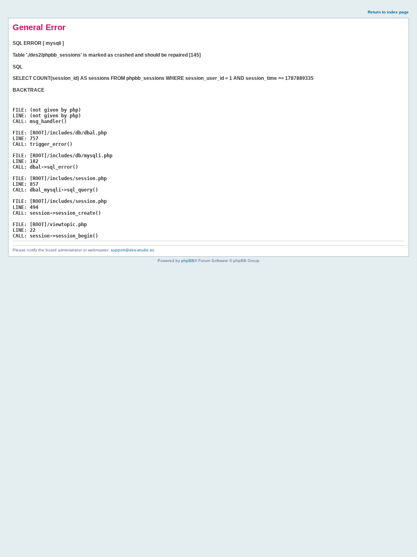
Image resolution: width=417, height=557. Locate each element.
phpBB (187, 260)
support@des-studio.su (132, 250)
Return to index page (388, 12)
